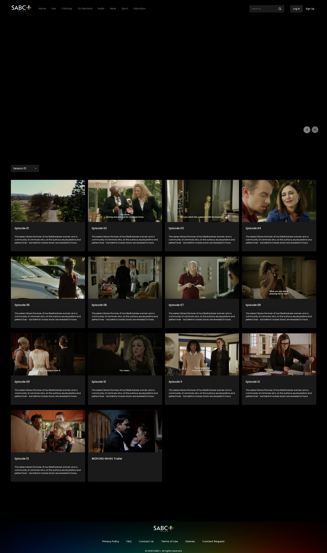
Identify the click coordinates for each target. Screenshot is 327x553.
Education (140, 8)
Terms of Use (169, 541)
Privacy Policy (110, 541)
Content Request (213, 541)
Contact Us (146, 541)
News (113, 8)
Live (53, 8)
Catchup (66, 8)
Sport (125, 8)
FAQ (129, 541)
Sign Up (310, 8)
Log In (296, 8)
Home (42, 8)
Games (190, 541)
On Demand (85, 8)
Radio (101, 8)
